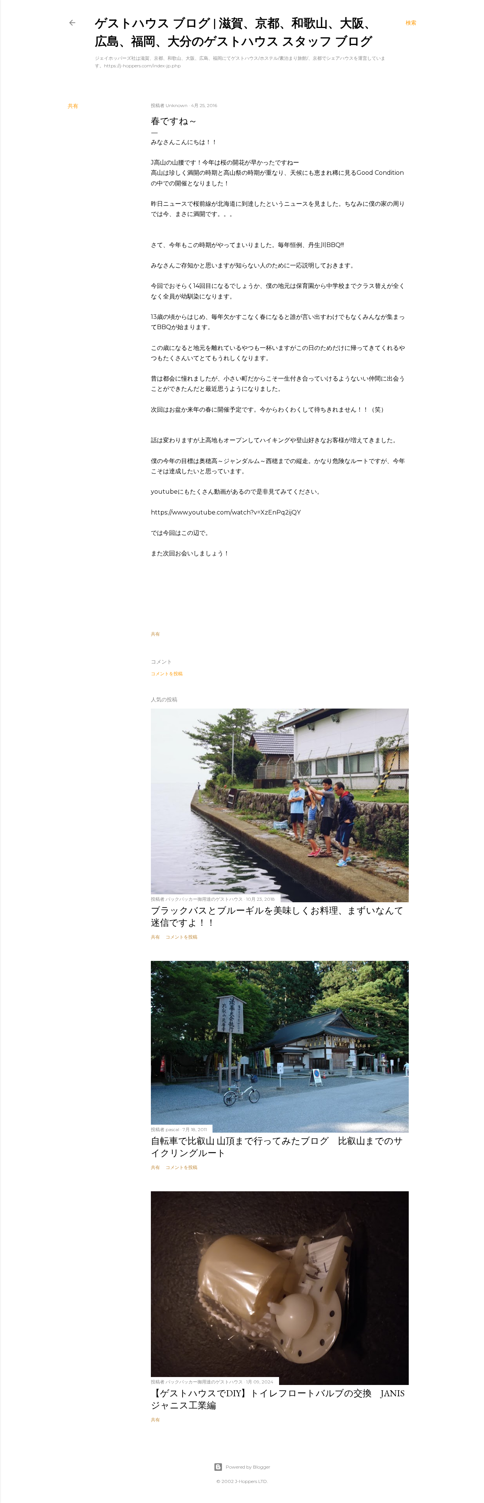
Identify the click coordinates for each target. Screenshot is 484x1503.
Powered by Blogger (248, 1467)
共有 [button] (73, 106)
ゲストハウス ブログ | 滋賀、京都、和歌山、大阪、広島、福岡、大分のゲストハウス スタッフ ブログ (235, 32)
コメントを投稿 (167, 673)
